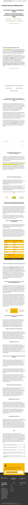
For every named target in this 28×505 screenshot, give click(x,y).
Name (5, 249)
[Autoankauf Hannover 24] (2, 1)
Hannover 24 (21, 484)
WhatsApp (18, 120)
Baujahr (15, 244)
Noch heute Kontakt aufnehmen (14, 68)
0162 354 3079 (8, 18)
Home (11, 484)
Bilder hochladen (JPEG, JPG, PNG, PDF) (9, 254)
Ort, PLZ (15, 249)
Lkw (13, 141)
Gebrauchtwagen (5, 141)
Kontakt (12, 487)
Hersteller (5, 242)
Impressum (12, 488)
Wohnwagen (22, 141)
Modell (15, 242)
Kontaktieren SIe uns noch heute (14, 23)
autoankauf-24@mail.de (17, 18)
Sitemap (12, 491)
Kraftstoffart (6, 244)
